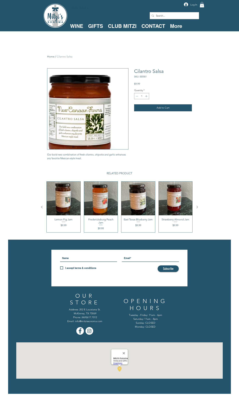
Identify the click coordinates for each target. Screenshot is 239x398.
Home (50, 56)
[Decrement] (137, 96)
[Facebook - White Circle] (80, 331)
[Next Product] (197, 207)
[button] (202, 4)
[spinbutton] (142, 96)
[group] (119, 207)
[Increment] (147, 96)
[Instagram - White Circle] (89, 331)
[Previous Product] (42, 207)
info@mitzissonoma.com (88, 321)
